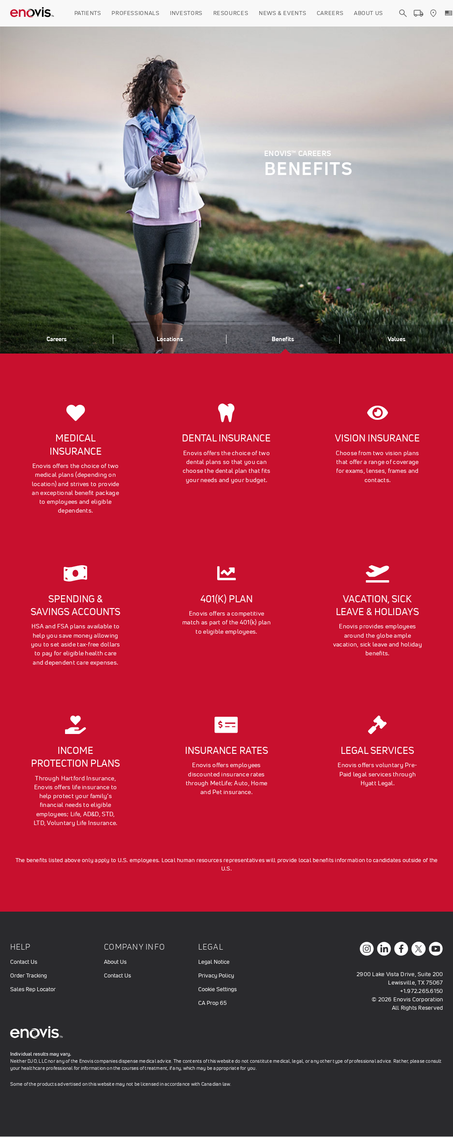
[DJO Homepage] (32, 13)
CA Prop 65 (212, 1003)
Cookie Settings (217, 989)
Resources (231, 13)
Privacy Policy (216, 975)
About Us (368, 13)
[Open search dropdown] (403, 21)
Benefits (283, 339)
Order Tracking (28, 975)
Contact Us (23, 962)
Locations (170, 339)
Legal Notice (214, 962)
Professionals (135, 13)
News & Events (282, 13)
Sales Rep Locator (33, 989)
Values (397, 339)
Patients (87, 13)
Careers (330, 13)
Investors (186, 13)
